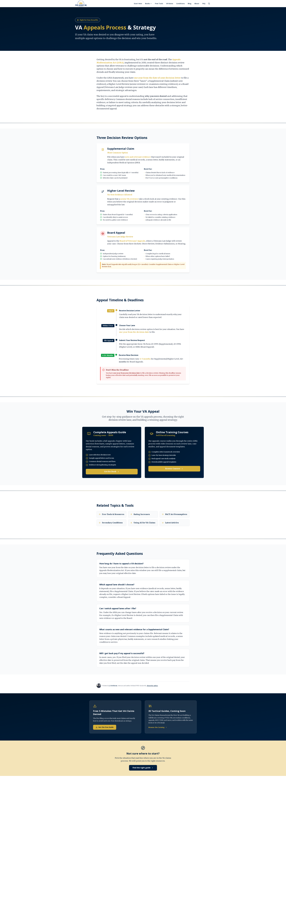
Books (147, 3)
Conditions (180, 3)
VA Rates (169, 3)
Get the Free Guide (106, 727)
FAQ (203, 3)
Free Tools (159, 3)
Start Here (138, 3)
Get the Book (110, 471)
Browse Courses (172, 468)
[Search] (209, 3)
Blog (189, 3)
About (196, 3)
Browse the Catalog (156, 727)
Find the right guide (141, 767)
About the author (152, 685)
